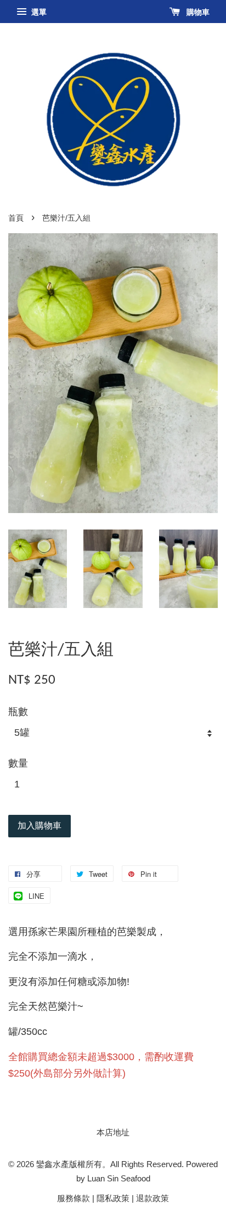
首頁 (16, 218)
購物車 (197, 12)
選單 (38, 12)
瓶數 (18, 711)
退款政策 (152, 1198)
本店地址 (113, 1132)
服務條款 (73, 1198)
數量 (18, 763)
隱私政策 (113, 1198)
